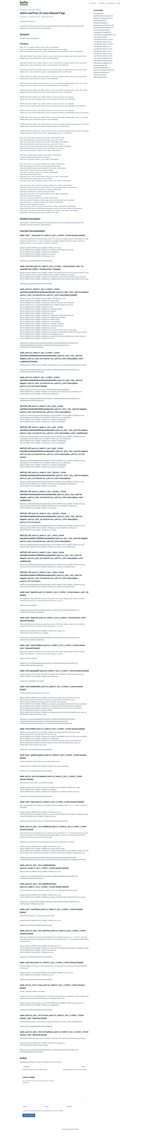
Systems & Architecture (100, 72)
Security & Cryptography (100, 67)
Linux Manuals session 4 (101, 46)
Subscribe (102, 3)
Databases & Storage (100, 23)
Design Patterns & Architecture (102, 25)
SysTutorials (66, 1129)
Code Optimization (99, 20)
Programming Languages (101, 63)
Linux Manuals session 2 (101, 42)
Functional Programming (101, 30)
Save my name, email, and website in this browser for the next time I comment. (43, 1111)
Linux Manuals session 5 (101, 49)
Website (69, 1106)
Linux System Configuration (102, 58)
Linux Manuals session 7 (101, 51)
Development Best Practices (102, 27)
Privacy (76, 1129)
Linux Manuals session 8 (101, 53)
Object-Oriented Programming (102, 60)
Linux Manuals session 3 (34, 9)
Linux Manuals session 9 (101, 56)
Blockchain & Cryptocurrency (102, 18)
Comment (25, 1082)
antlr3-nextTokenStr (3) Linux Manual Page (34, 1068)
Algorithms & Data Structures (102, 16)
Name (25, 1106)
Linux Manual (24, 16)
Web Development (99, 77)
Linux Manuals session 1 (101, 39)
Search (118, 3)
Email (47, 1106)
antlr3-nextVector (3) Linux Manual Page (74, 1068)
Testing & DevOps (99, 75)
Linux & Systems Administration (103, 34)
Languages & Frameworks (101, 32)
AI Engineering (98, 13)
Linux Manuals (110, 3)
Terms (72, 1129)
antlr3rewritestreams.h (32, 38)
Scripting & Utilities (99, 65)
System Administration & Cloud (102, 70)
